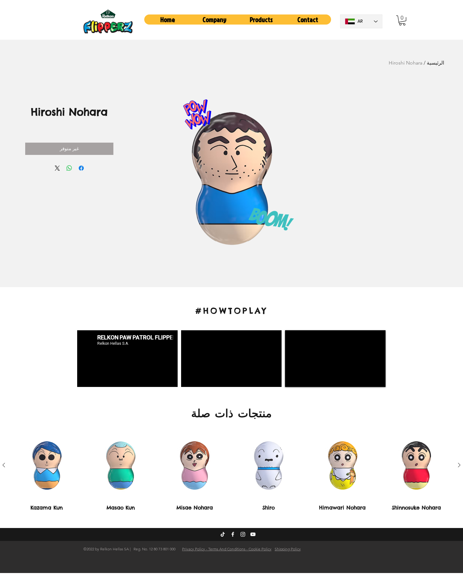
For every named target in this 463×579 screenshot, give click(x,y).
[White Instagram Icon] (243, 534)
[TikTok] (223, 534)
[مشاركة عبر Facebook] (81, 168)
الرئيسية (435, 63)
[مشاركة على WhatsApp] (69, 168)
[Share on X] (57, 168)
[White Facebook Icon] (233, 534)
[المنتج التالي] (4, 465)
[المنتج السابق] (459, 465)
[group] (231, 471)
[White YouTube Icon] (253, 534)
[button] (214, 19)
